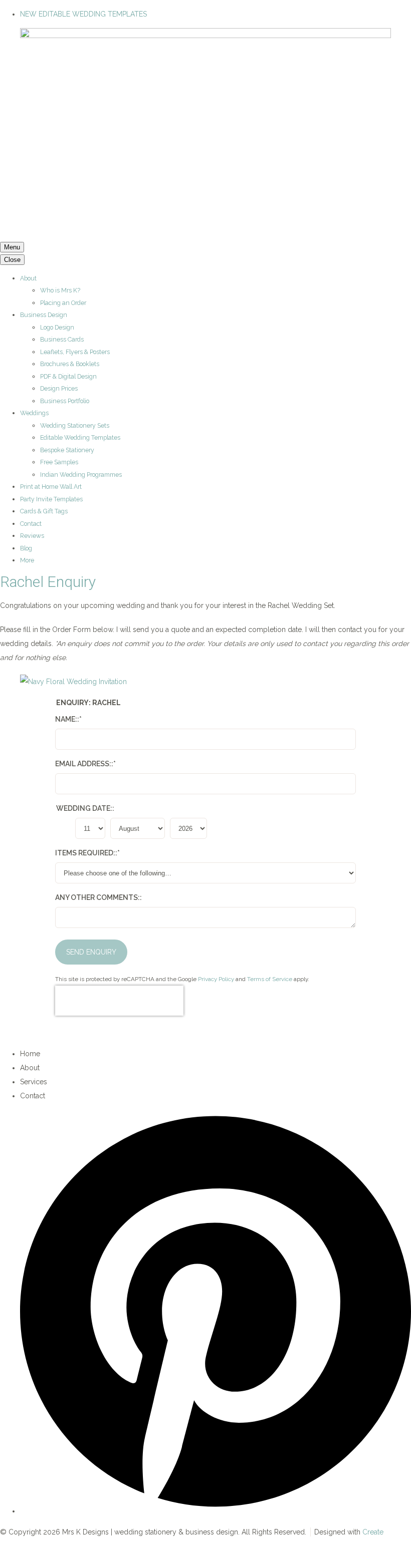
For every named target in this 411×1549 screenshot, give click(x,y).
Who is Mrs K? (60, 290)
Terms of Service (269, 979)
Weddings (34, 413)
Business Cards (62, 339)
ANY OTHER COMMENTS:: (98, 897)
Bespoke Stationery (67, 450)
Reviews (32, 535)
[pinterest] (215, 1511)
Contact (31, 523)
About (28, 278)
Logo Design (57, 327)
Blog (26, 548)
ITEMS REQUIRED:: (87, 853)
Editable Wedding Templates (80, 437)
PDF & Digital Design (68, 376)
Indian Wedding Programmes (81, 474)
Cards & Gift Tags (44, 511)
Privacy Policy (216, 979)
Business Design (43, 315)
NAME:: (68, 719)
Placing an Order (63, 302)
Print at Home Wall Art (51, 486)
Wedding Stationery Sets (74, 425)
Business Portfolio (64, 401)
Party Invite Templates (51, 499)
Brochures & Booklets (69, 364)
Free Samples (59, 462)
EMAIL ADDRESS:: (85, 764)
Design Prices (59, 388)
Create (372, 1532)
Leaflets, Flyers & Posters (75, 352)
